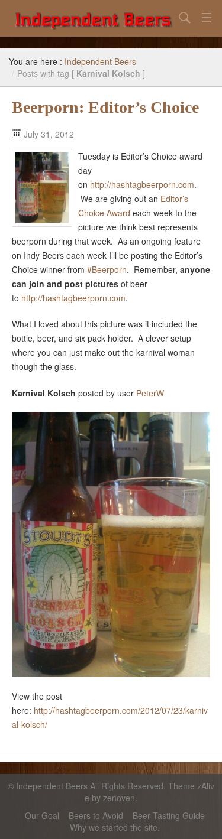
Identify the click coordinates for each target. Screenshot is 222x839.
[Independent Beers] (93, 18)
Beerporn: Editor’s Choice (105, 107)
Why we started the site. (115, 827)
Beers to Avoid (96, 815)
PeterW (150, 393)
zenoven (119, 798)
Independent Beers (100, 61)
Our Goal (42, 815)
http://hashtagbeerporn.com (142, 184)
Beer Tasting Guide (169, 815)
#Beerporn (107, 269)
